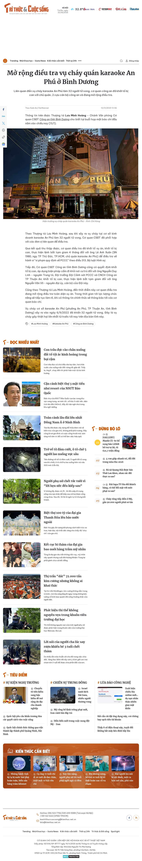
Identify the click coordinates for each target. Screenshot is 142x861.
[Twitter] (3, 123)
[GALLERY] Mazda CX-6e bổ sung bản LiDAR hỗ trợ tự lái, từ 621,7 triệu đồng (111, 444)
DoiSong (120, 9)
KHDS (89, 9)
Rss (136, 818)
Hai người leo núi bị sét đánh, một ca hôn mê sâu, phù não (122, 777)
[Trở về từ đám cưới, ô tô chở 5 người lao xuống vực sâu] (21, 459)
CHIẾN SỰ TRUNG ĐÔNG (69, 682)
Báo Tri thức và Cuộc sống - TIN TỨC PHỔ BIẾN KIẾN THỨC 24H (26, 9)
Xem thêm (79, 60)
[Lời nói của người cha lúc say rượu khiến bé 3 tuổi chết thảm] (21, 652)
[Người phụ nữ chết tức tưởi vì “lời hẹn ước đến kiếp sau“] (21, 491)
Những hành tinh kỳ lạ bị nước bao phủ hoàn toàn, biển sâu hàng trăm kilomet (18, 779)
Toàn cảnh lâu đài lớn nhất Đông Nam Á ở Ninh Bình (63, 420)
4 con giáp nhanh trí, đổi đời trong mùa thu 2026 (119, 460)
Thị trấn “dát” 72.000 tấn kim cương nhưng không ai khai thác (63, 580)
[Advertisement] (71, 36)
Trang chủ (5, 61)
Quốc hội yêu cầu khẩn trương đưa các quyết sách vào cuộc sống (22, 718)
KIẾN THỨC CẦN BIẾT (33, 751)
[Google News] (3, 144)
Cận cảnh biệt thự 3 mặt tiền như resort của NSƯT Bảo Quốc (64, 388)
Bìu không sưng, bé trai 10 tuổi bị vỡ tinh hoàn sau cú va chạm (95, 779)
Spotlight (115, 831)
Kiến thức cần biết (55, 61)
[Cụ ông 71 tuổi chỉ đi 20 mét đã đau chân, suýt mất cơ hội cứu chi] (45, 763)
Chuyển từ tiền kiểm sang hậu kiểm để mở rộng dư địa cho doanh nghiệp (37, 698)
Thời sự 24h (71, 61)
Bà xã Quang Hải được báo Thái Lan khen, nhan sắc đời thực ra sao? (118, 473)
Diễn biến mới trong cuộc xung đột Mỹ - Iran (69, 723)
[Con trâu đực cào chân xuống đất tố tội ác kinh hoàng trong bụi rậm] (21, 359)
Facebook (129, 818)
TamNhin (134, 9)
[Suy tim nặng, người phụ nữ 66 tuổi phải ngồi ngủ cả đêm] (71, 763)
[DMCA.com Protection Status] (71, 856)
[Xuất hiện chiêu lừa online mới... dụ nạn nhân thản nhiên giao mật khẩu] (109, 695)
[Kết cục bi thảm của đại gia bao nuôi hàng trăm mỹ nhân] (21, 554)
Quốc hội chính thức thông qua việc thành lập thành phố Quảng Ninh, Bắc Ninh (23, 730)
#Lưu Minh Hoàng (39, 324)
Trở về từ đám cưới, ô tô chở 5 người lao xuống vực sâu (65, 451)
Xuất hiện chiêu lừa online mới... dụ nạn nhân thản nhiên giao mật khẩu (131, 698)
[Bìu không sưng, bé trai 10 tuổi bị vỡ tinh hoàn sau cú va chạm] (97, 763)
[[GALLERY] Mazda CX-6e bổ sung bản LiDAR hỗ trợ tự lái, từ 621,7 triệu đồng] (129, 442)
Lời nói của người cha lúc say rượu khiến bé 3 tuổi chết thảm (64, 646)
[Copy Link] (3, 137)
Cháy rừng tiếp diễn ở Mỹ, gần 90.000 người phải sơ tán (118, 501)
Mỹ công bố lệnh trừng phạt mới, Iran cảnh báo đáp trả (69, 711)
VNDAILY (105, 9)
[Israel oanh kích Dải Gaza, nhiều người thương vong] (62, 695)
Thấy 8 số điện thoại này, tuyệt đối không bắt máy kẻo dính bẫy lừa (115, 729)
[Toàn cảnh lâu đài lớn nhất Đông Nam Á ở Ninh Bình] (21, 427)
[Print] (3, 130)
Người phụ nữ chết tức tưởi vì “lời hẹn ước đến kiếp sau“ (64, 483)
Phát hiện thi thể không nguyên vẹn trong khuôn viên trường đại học (65, 614)
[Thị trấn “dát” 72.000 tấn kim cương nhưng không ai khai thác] (21, 586)
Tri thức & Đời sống (100, 831)
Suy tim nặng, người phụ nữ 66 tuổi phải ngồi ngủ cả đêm (70, 777)
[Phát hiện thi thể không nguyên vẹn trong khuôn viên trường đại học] (21, 620)
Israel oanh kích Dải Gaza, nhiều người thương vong (84, 695)
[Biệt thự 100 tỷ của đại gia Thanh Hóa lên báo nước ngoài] (21, 523)
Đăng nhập (134, 61)
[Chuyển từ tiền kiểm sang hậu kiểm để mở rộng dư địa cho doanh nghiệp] (15, 695)
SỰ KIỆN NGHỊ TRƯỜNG (22, 682)
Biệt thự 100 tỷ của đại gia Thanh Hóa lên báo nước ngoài (62, 517)
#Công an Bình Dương (83, 324)
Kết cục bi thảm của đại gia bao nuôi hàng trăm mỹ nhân (65, 547)
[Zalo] (3, 116)
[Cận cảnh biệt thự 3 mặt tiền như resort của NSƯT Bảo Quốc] (21, 393)
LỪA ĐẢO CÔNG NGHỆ (115, 682)
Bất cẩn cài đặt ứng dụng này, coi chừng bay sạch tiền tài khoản (117, 718)
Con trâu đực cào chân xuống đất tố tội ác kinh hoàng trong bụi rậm (65, 354)
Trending (14, 61)
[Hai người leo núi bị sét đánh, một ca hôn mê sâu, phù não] (123, 763)
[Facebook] (3, 109)
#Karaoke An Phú (60, 324)
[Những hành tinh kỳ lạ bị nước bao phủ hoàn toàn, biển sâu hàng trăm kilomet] (19, 763)
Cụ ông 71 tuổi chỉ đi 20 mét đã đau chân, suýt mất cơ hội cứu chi (44, 779)
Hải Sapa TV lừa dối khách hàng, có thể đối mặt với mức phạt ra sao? (119, 487)
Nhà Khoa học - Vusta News (33, 61)
